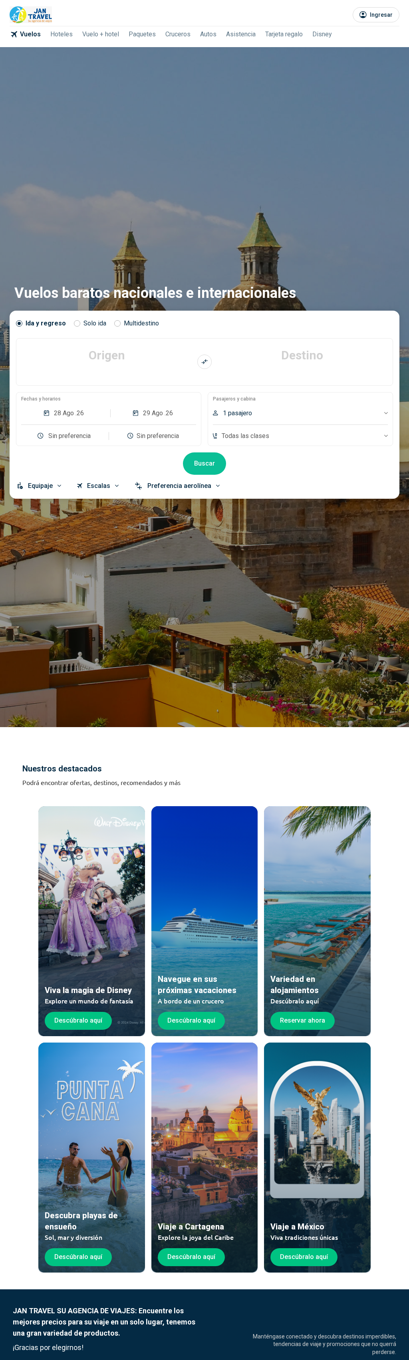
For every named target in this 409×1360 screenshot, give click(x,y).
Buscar (204, 463)
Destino (302, 355)
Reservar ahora (302, 1020)
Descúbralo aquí (78, 1020)
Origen (107, 355)
